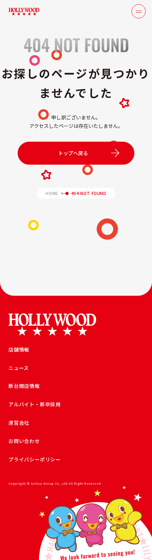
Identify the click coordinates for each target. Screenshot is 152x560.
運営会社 (18, 422)
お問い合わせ (24, 440)
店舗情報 (18, 349)
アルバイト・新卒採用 (34, 404)
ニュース (18, 367)
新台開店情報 (24, 385)
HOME (52, 193)
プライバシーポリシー (34, 459)
